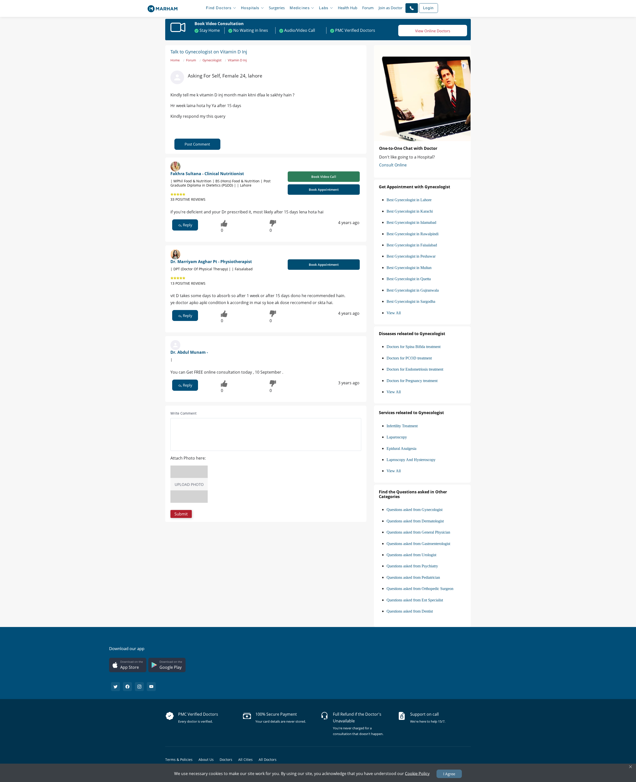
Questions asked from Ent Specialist (415, 600)
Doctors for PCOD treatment (409, 358)
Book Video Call (323, 176)
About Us (206, 759)
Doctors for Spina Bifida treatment (413, 347)
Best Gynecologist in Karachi (410, 211)
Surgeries (277, 7)
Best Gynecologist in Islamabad (411, 222)
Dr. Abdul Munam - (189, 352)
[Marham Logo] (162, 7)
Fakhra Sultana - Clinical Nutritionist (207, 173)
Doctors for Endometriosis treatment (415, 369)
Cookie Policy (417, 773)
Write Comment (183, 413)
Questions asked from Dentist (410, 611)
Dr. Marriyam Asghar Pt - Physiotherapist (211, 261)
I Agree (449, 773)
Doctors (226, 759)
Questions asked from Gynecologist (414, 510)
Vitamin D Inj (237, 60)
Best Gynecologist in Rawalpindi (412, 234)
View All (394, 313)
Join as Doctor (390, 7)
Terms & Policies (179, 759)
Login (428, 8)
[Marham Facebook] (127, 686)
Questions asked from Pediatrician (413, 577)
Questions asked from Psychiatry (412, 566)
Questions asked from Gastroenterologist (418, 544)
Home (175, 60)
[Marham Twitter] (115, 686)
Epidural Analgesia (401, 448)
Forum (368, 7)
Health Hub (347, 7)
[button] (411, 8)
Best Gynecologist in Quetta (409, 279)
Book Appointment (324, 189)
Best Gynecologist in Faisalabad (412, 245)
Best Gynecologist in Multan (409, 268)
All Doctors (268, 759)
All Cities (245, 759)
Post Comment (197, 144)
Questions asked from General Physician (418, 532)
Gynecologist (212, 60)
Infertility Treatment (402, 426)
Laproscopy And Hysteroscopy (411, 460)
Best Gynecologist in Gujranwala (413, 290)
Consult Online (393, 165)
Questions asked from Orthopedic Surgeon (420, 588)
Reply (187, 224)
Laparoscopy (397, 437)
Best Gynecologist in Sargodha (411, 301)
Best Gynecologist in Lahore (409, 200)
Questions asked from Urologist (411, 555)
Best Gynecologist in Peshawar (411, 256)
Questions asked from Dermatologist (415, 521)
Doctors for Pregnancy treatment (412, 381)
